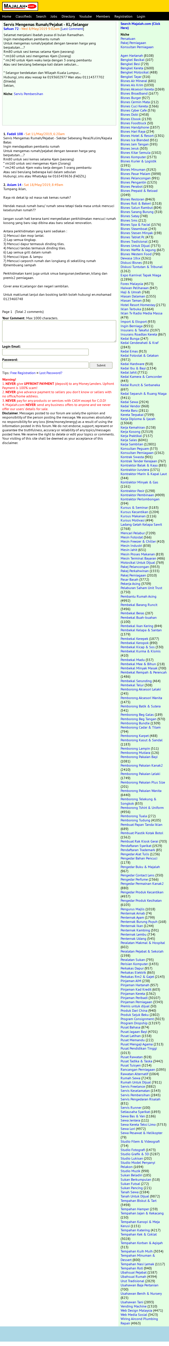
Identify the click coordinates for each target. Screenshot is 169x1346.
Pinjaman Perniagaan (136, 1002)
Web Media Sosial (134, 1314)
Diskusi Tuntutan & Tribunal (142, 266)
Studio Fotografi (133, 1150)
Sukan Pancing (132, 1188)
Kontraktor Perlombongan (140, 499)
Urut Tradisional (132, 1281)
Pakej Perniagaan (133, 42)
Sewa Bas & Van (133, 1116)
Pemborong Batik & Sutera (141, 706)
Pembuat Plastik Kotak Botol (142, 833)
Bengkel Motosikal (135, 72)
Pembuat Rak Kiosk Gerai (139, 841)
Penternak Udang (133, 938)
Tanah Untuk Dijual (135, 1196)
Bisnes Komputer (133, 157)
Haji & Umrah (131, 292)
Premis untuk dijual (135, 1006)
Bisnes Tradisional (134, 241)
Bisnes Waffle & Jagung (138, 250)
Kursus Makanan (133, 516)
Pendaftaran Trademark (138, 850)
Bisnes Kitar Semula (136, 152)
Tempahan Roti (132, 1268)
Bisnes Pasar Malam (135, 173)
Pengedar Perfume (134, 879)
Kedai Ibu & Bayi (133, 368)
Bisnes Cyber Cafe (134, 110)
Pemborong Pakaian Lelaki (140, 773)
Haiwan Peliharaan (135, 288)
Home (6, 16)
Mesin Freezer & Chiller (138, 541)
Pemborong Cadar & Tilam (141, 727)
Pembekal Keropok (135, 643)
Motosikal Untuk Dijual (138, 562)
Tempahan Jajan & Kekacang (142, 1213)
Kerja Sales (129, 440)
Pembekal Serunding (136, 681)
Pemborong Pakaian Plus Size (143, 782)
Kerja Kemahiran (133, 427)
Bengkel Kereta (132, 68)
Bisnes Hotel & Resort (137, 135)
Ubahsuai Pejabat (134, 1272)
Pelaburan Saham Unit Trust (141, 588)
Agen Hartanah (132, 55)
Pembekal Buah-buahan (139, 617)
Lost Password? (50, 373)
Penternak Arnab (133, 913)
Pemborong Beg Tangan (138, 719)
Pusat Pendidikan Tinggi (139, 1048)
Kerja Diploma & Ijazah (138, 419)
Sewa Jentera (130, 1120)
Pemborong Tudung (135, 820)
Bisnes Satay (130, 216)
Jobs (54, 16)
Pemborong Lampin (135, 748)
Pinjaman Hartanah (135, 985)
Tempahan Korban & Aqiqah (142, 1243)
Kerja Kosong (130, 431)
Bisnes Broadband (134, 93)
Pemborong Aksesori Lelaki (141, 689)
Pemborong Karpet (135, 735)
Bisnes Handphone (135, 127)
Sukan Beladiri (131, 1175)
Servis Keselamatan (135, 1090)
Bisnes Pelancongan (136, 178)
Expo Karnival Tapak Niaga (141, 275)
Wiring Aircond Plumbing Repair (139, 1321)
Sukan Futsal (130, 1183)
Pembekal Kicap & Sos (138, 647)
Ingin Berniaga (132, 326)
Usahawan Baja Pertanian (139, 1285)
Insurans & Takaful (135, 330)
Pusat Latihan (131, 1036)
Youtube (85, 16)
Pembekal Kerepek (134, 638)
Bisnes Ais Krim (132, 85)
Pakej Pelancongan (135, 566)
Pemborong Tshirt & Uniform (142, 807)
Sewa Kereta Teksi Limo (138, 1124)
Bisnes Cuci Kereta (134, 106)
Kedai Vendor (130, 406)
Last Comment (72, 28)
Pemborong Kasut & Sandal (142, 740)
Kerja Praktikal (131, 435)
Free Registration (23, 373)
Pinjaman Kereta (133, 993)
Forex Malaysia (132, 283)
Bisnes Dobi (129, 114)
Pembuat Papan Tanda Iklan (141, 824)
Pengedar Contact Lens (137, 875)
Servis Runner (131, 1107)
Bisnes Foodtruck (133, 123)
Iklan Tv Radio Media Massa (141, 313)
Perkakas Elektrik (133, 972)
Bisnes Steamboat (134, 228)
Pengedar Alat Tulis (135, 854)
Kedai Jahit (129, 372)
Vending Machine (134, 1306)
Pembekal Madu (133, 659)
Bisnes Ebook (131, 119)
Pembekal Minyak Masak (139, 668)
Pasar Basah (129, 579)
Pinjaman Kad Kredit (136, 989)
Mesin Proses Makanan (138, 554)
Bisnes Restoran (132, 199)
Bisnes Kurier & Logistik (138, 161)
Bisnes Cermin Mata (135, 102)
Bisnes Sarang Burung (137, 211)
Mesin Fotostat (132, 537)
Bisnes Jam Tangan (135, 144)
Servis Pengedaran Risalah (140, 1099)
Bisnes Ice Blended (135, 140)
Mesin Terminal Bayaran (138, 558)
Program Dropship (134, 1023)
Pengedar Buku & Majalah (140, 867)
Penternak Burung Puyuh (139, 921)
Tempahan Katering (135, 1230)
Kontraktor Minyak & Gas (139, 482)
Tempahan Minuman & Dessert (138, 1257)
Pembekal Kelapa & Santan (141, 630)
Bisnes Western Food (136, 254)
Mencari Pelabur (133, 533)
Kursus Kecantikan (134, 512)
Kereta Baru (129, 410)
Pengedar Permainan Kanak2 (142, 883)
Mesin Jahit (129, 549)
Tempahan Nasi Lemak (137, 1264)
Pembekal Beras (132, 613)
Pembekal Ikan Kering (137, 626)
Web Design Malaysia (136, 1310)
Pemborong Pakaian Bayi (139, 757)
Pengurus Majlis (133, 909)
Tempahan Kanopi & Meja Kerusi (140, 1223)
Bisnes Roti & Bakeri (136, 203)
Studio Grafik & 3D (135, 1154)
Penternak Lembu (134, 934)
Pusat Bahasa (130, 1027)
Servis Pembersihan (28, 94)
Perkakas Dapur (132, 968)
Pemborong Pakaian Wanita (141, 790)
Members (103, 16)
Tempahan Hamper (135, 1209)
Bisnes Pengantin (133, 182)
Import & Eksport (134, 321)
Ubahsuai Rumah (133, 1276)
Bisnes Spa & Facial (135, 224)
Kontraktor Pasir (132, 490)
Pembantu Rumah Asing (138, 596)
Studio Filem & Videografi (140, 1141)
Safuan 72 (11, 28)
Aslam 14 (14, 184)
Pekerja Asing (130, 583)
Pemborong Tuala (134, 816)
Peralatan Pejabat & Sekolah (142, 951)
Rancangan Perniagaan (138, 1069)
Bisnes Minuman (133, 169)
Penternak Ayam (132, 917)
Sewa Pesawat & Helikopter (141, 1133)
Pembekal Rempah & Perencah (144, 672)
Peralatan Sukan (133, 959)
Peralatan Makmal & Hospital (143, 942)
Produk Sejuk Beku (135, 1014)
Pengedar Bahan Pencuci (139, 858)
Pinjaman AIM (131, 981)
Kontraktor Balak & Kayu (139, 465)
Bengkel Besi (130, 64)
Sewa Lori (128, 1128)
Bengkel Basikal (133, 59)
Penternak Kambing (135, 930)
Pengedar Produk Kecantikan (142, 892)
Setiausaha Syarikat (135, 1111)
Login (141, 16)
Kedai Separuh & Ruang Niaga (144, 393)
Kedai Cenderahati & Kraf (139, 342)
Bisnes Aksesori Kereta (137, 89)
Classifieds (24, 16)
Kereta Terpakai (132, 414)
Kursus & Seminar (134, 507)
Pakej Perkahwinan (135, 571)
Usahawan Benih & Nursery (141, 1293)
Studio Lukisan (132, 1158)
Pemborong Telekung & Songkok (138, 801)
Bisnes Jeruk (130, 148)
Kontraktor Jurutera (135, 469)
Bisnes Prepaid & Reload (139, 190)
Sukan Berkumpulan (136, 1179)
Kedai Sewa (129, 402)
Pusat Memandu (133, 1040)
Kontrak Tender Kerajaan (139, 461)
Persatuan (128, 38)
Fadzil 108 (15, 134)
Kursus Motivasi (133, 520)
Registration (123, 16)
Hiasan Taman (131, 300)
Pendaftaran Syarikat (136, 845)
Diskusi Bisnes (131, 262)
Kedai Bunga (130, 338)
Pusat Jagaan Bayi (134, 1031)
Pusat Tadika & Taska (136, 1061)
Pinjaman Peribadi (134, 997)
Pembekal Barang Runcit (139, 604)
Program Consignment (137, 1019)
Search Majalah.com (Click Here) (140, 25)
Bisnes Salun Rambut (137, 207)
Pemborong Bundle (135, 723)
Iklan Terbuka (131, 309)
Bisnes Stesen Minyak (137, 233)
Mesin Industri (131, 545)
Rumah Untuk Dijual (136, 1082)
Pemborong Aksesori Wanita (141, 698)
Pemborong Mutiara (135, 752)
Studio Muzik (130, 1171)
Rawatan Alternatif (134, 1074)
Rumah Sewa (130, 1078)
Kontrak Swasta (132, 457)
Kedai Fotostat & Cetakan (140, 355)
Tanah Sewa (130, 1192)
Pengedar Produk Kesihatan (141, 900)
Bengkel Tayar (131, 76)
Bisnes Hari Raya (133, 131)
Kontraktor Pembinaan (137, 495)
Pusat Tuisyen (131, 1065)
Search (41, 16)
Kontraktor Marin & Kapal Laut (144, 474)
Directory (68, 16)
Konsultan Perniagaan (137, 47)
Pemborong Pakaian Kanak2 (142, 765)
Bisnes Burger (131, 97)
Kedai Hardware (132, 364)
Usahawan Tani (132, 1302)
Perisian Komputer (134, 964)
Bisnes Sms (129, 220)
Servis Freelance (133, 1086)
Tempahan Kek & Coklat (139, 1234)
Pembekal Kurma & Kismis (141, 651)
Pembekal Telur (132, 685)
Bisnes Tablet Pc (133, 237)
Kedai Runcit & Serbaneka (140, 385)
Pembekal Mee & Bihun (138, 664)
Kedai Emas (129, 351)
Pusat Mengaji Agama (137, 1044)
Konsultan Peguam (135, 448)
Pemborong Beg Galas (137, 714)
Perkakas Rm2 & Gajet (137, 976)
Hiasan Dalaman (133, 296)
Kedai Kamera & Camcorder (141, 376)
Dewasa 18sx (130, 258)
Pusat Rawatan (132, 1057)
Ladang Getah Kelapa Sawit (141, 524)
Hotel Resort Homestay (138, 305)
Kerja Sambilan (132, 444)
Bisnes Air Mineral (134, 81)
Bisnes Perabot (132, 186)
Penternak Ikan (132, 926)
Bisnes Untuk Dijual (135, 245)
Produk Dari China (134, 1010)
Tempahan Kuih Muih (137, 1251)
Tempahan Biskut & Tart (138, 1200)
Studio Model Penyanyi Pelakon (138, 1164)
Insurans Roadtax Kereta (139, 334)
